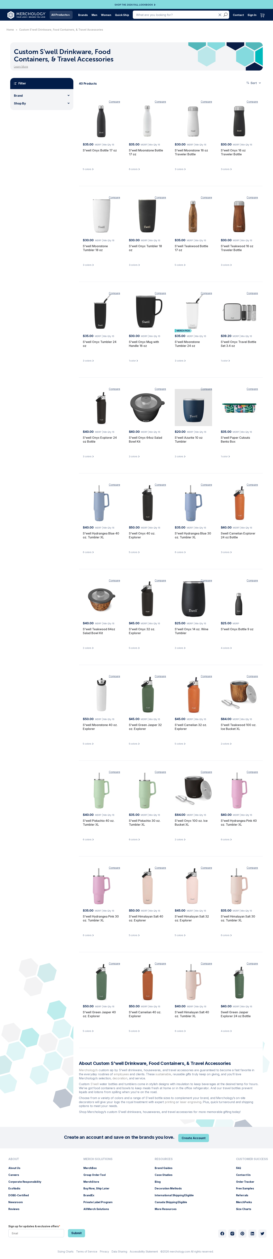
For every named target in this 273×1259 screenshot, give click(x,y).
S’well (94, 1084)
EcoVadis (16, 1188)
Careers (15, 1174)
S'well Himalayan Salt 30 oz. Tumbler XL (238, 918)
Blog (159, 1181)
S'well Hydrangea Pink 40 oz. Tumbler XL (239, 823)
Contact (238, 15)
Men (94, 15)
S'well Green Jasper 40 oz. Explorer (99, 1014)
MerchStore (93, 1181)
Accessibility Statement (144, 1251)
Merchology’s (88, 1070)
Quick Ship (122, 15)
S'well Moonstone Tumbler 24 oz (187, 344)
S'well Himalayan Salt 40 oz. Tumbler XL (192, 1014)
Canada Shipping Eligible (172, 1202)
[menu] (26, 1185)
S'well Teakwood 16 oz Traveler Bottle (237, 248)
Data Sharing (119, 1251)
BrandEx (90, 1195)
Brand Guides (165, 1168)
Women (106, 15)
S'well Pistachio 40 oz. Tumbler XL (98, 823)
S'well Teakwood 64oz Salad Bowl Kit (99, 631)
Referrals (244, 1195)
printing (170, 1102)
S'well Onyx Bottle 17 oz (100, 150)
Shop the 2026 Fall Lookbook (134, 5)
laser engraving (190, 1102)
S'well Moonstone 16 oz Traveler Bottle (191, 152)
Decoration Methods (170, 1188)
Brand (18, 95)
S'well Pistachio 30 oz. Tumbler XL (144, 823)
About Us (16, 1168)
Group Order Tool (96, 1174)
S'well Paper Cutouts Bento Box (235, 440)
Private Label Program (100, 1202)
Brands (83, 15)
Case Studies (165, 1174)
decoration (120, 1078)
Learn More (21, 66)
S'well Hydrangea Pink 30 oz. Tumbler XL (101, 918)
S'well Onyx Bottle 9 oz (237, 629)
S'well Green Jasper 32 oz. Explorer (145, 727)
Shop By (20, 103)
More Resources (167, 1209)
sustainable (163, 1074)
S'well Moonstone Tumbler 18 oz (95, 248)
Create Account (194, 1138)
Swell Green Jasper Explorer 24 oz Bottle (236, 1014)
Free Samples (247, 1188)
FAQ (240, 1168)
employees (121, 1074)
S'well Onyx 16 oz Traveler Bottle (233, 152)
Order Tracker (247, 1181)
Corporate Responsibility (26, 1181)
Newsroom (17, 1202)
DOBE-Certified (20, 1195)
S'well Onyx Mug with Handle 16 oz (144, 344)
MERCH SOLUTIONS (98, 1159)
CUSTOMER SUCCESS (252, 1159)
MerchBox (92, 1168)
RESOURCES (164, 1159)
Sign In (252, 15)
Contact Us (245, 1174)
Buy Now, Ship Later (98, 1188)
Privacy (104, 1251)
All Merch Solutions (98, 1209)
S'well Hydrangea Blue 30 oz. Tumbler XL (193, 535)
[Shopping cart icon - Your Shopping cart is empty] (263, 19)
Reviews (16, 1209)
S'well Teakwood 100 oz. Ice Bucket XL (238, 727)
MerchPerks (246, 1202)
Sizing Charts (66, 1251)
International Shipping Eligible (176, 1195)
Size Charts (245, 1209)
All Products (59, 14)
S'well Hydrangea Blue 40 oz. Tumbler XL (101, 535)
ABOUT (13, 1159)
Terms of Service (86, 1251)
